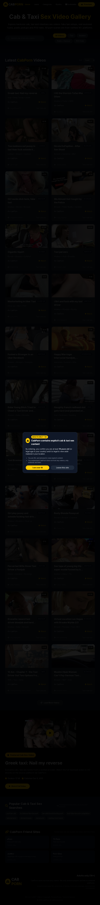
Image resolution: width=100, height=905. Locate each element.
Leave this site (62, 468)
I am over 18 (37, 468)
